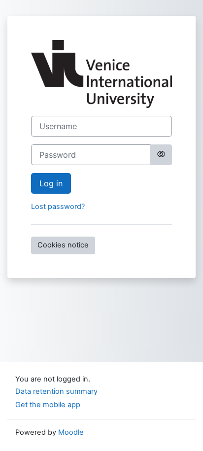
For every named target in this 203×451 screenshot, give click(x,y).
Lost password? (58, 206)
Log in (51, 183)
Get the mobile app (47, 404)
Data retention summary (56, 391)
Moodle (71, 432)
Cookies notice (63, 245)
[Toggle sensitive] (161, 154)
